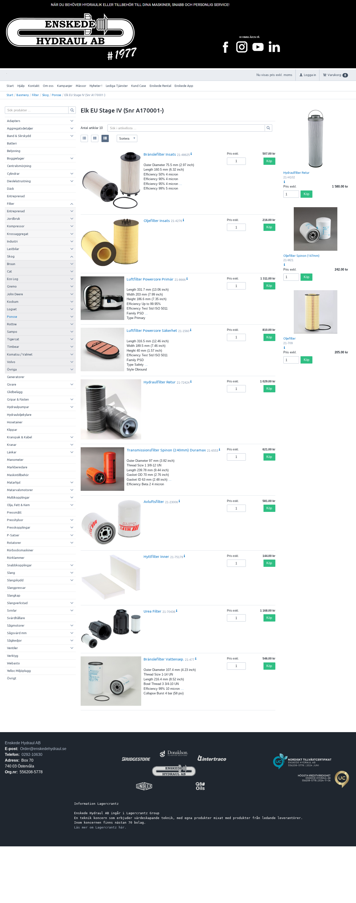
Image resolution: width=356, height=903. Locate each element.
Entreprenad (16, 196)
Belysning (13, 150)
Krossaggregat (17, 233)
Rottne (12, 324)
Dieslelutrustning (19, 181)
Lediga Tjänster (117, 85)
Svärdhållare (16, 618)
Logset (12, 309)
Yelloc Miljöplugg (19, 670)
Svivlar (12, 610)
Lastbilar (13, 248)
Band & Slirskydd (19, 135)
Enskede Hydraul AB (23, 743)
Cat (9, 271)
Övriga (12, 369)
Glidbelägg (15, 392)
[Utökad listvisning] (105, 138)
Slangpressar (16, 587)
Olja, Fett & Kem (18, 505)
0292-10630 (32, 754)
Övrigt (11, 678)
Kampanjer (64, 85)
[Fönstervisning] (94, 138)
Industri (12, 241)
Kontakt (33, 85)
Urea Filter (152, 611)
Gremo (12, 286)
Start (10, 85)
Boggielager (15, 158)
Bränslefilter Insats (160, 154)
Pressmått (14, 512)
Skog (45, 95)
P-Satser (13, 535)
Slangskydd (15, 580)
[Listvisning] (84, 138)
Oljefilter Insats (157, 220)
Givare (11, 384)
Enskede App (184, 85)
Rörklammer (15, 557)
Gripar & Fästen (18, 399)
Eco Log (12, 279)
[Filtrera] (268, 128)
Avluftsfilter (154, 501)
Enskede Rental (160, 85)
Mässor (81, 85)
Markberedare (17, 467)
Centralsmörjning (19, 165)
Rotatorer (14, 542)
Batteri (12, 143)
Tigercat (13, 339)
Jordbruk (13, 218)
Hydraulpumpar (18, 407)
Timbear (13, 346)
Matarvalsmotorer (20, 490)
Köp (269, 161)
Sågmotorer (15, 625)
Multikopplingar (18, 497)
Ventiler (12, 648)
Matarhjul (13, 482)
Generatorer (15, 377)
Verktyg (12, 655)
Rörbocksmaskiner (20, 550)
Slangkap (13, 595)
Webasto (13, 663)
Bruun (11, 264)
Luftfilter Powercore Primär (150, 279)
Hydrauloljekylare (19, 414)
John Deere (15, 294)
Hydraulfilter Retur (160, 382)
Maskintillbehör (18, 475)
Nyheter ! (96, 85)
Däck (10, 188)
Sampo (12, 331)
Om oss (48, 85)
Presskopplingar (18, 527)
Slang (11, 572)
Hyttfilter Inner (156, 556)
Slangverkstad (17, 603)
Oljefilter (289, 338)
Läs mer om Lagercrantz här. (100, 827)
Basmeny (22, 95)
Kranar (11, 444)
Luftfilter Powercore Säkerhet (152, 330)
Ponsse (56, 95)
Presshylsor (15, 520)
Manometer (15, 459)
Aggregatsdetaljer (20, 128)
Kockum (12, 301)
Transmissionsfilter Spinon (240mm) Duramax (166, 450)
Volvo (11, 362)
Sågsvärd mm (17, 633)
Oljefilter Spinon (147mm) (301, 255)
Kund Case (138, 85)
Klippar (12, 429)
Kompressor (15, 226)
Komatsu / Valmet (19, 354)
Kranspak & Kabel (19, 437)
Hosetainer (15, 422)
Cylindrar (13, 173)
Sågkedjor (14, 640)
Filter (35, 95)
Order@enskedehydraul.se (43, 749)
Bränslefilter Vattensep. (164, 659)
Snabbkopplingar (19, 565)
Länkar (11, 452)
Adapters (13, 120)
